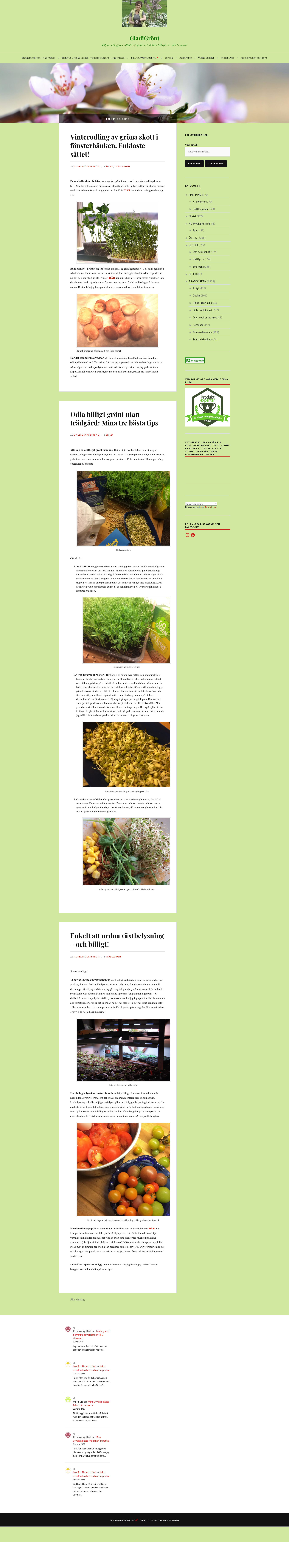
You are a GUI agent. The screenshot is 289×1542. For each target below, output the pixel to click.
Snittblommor (200, 209)
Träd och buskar (202, 339)
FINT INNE (195, 194)
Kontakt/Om (227, 57)
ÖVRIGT (194, 237)
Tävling (169, 57)
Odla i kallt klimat (202, 310)
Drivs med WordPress (122, 1520)
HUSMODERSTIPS (199, 223)
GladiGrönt (144, 38)
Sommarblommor (202, 332)
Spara (196, 230)
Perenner (198, 324)
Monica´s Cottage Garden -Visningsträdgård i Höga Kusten (93, 57)
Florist (192, 216)
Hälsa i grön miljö (202, 302)
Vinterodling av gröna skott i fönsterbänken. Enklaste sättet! (114, 145)
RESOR (193, 274)
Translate (210, 507)
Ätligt (109, 166)
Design (196, 295)
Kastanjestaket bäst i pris (254, 57)
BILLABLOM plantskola (143, 57)
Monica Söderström (86, 166)
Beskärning (185, 57)
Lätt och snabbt (201, 251)
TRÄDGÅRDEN (122, 166)
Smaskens (198, 266)
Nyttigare (198, 259)
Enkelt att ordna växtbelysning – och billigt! (117, 939)
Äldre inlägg (77, 1299)
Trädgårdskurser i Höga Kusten (38, 57)
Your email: (191, 144)
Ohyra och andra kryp (205, 317)
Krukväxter (199, 201)
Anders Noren (171, 1520)
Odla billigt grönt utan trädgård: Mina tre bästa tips (114, 418)
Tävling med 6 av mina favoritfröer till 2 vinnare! (91, 1334)
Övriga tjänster (206, 57)
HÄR (127, 190)
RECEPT (193, 245)
